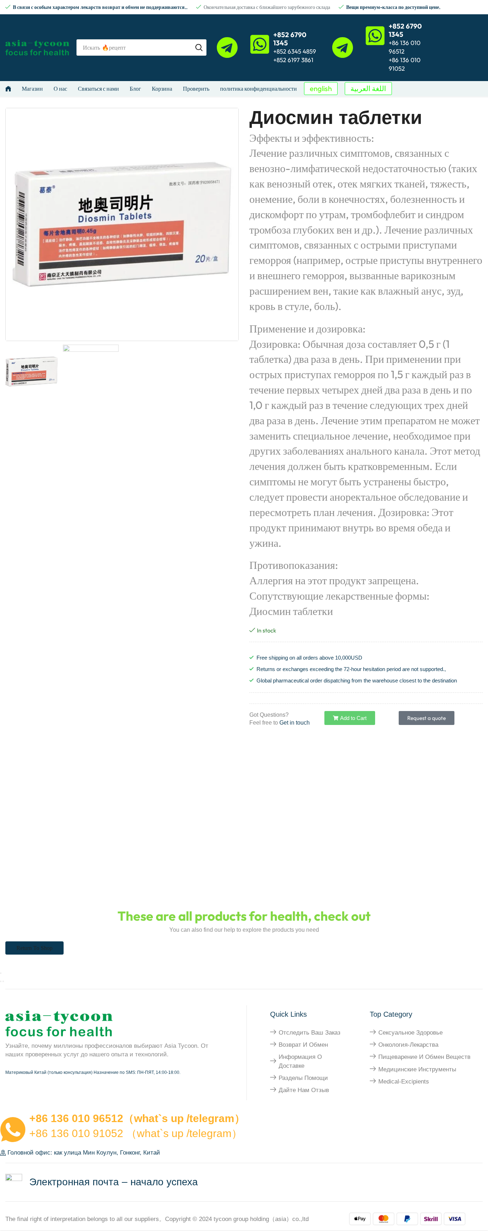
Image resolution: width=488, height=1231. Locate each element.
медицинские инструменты (417, 1069)
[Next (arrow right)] (3, 981)
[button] (321, 88)
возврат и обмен (303, 1044)
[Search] (199, 47)
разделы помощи (303, 1078)
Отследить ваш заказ (309, 1032)
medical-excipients (403, 1081)
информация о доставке (300, 1061)
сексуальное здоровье (410, 1032)
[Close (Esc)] (0, 973)
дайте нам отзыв (304, 1090)
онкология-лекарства (408, 1044)
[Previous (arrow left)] (0, 981)
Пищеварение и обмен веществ (424, 1057)
